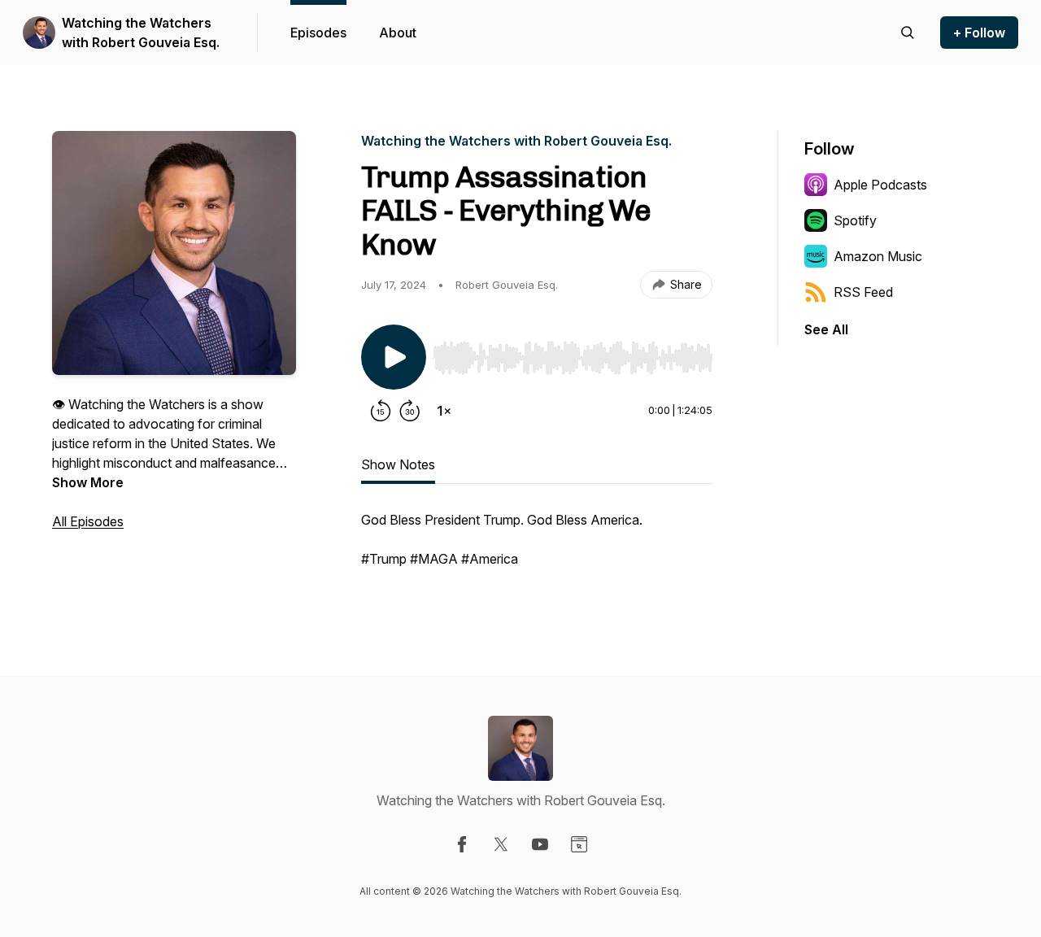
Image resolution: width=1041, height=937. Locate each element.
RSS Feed (863, 292)
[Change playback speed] (444, 410)
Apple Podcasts (880, 185)
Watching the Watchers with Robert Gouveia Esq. (141, 32)
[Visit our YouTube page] (540, 844)
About (397, 32)
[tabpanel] (536, 547)
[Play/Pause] (393, 357)
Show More (88, 482)
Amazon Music (878, 256)
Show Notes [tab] (398, 464)
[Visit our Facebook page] (462, 844)
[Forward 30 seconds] (410, 410)
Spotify (855, 220)
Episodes (318, 32)
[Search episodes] (907, 32)
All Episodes (88, 521)
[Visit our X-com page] (501, 844)
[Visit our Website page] (579, 844)
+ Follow (979, 32)
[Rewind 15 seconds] (380, 410)
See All (826, 329)
